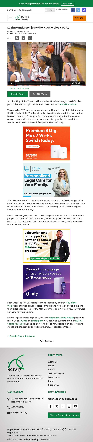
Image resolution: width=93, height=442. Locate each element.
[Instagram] (84, 10)
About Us (53, 361)
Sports (51, 369)
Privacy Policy (31, 439)
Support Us (53, 384)
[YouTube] (75, 406)
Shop (50, 381)
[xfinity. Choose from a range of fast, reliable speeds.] (46, 281)
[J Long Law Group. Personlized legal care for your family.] (46, 179)
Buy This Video (40, 94)
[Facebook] (73, 10)
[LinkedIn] (63, 406)
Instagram (37, 320)
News (51, 365)
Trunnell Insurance (67, 104)
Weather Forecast (62, 9)
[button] (10, 18)
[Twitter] (78, 10)
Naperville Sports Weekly (61, 317)
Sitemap (44, 439)
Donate (79, 18)
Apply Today (67, 4)
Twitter (23, 320)
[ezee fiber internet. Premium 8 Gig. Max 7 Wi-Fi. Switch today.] (46, 143)
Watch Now (54, 377)
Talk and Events (56, 373)
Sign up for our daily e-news (64, 415)
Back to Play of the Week (19, 88)
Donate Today (18, 94)
